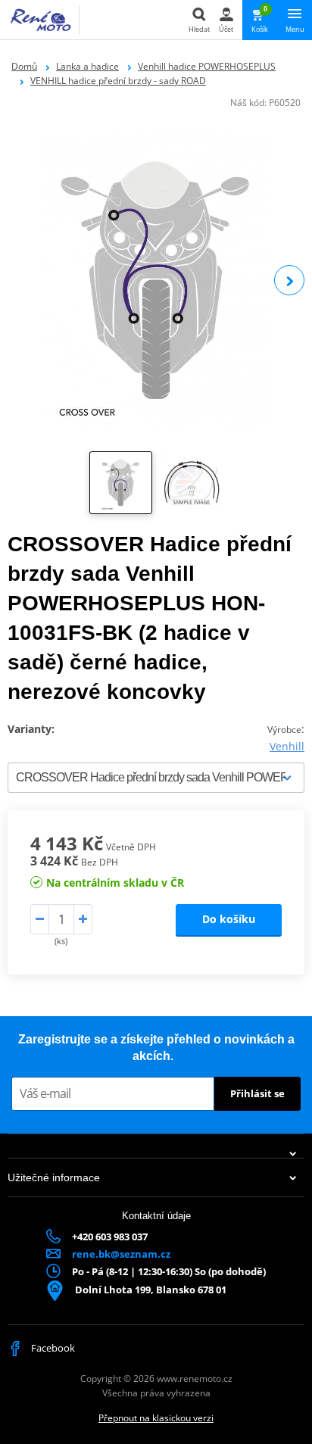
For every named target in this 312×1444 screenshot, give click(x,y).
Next (289, 280)
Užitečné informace (54, 1177)
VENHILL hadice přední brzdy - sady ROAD (118, 80)
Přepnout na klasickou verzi (156, 1417)
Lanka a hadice (87, 66)
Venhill (287, 746)
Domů (24, 66)
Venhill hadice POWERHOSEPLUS (207, 66)
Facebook (52, 1348)
